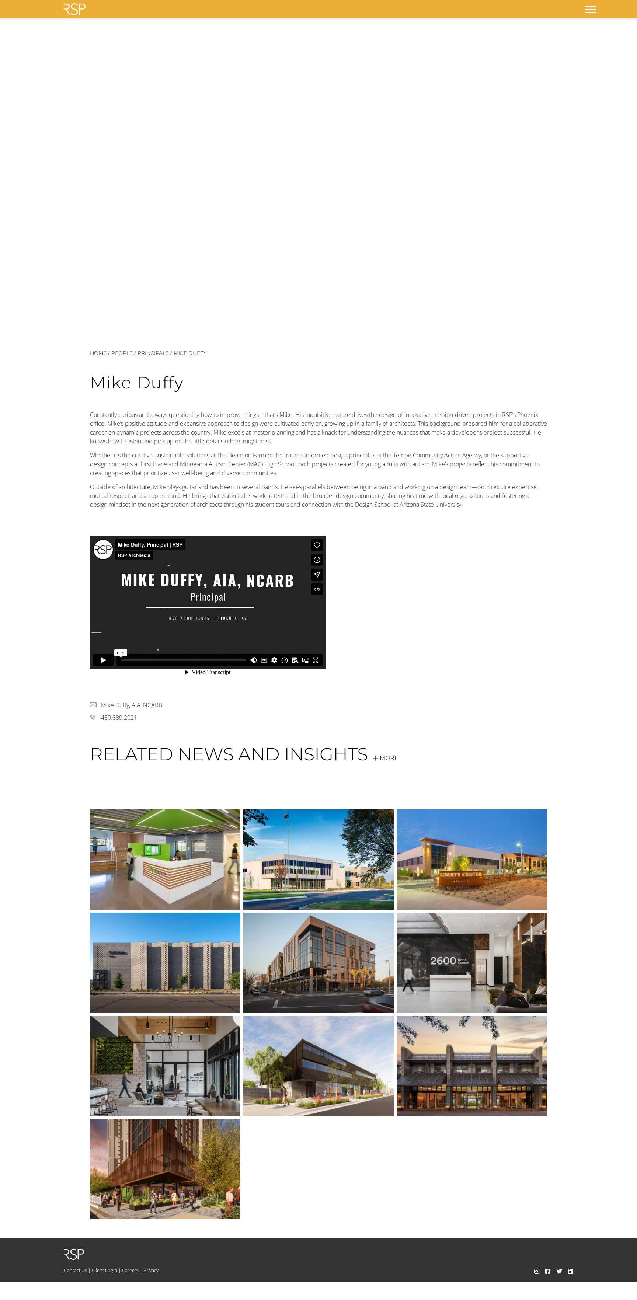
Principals (153, 353)
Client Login (104, 1270)
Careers (130, 1270)
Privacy (151, 1270)
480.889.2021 (119, 718)
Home (98, 353)
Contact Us (75, 1270)
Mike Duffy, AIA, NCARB (131, 705)
